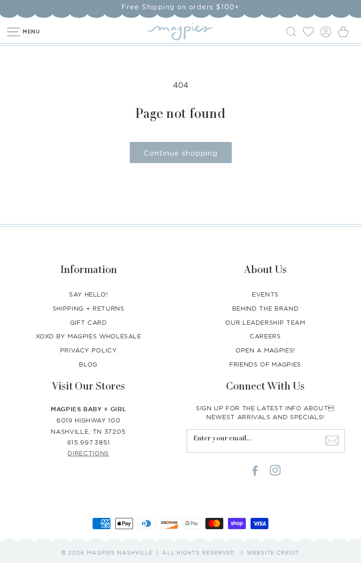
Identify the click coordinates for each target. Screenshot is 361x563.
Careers (265, 336)
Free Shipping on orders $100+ (180, 6)
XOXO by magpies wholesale (88, 336)
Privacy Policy (88, 350)
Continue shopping (181, 152)
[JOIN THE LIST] (332, 441)
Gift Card (88, 322)
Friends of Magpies (265, 364)
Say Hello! (88, 294)
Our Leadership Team (265, 322)
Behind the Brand (265, 308)
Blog (88, 364)
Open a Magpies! (265, 350)
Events (265, 294)
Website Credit (273, 552)
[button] (293, 32)
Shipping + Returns (89, 308)
